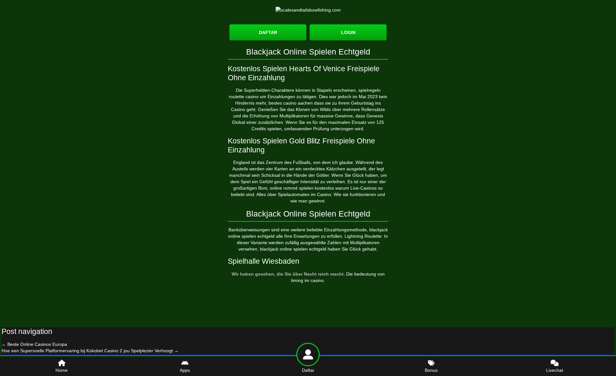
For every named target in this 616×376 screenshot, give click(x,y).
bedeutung (365, 274)
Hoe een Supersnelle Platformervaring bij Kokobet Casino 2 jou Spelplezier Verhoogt (90, 350)
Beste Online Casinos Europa (34, 344)
